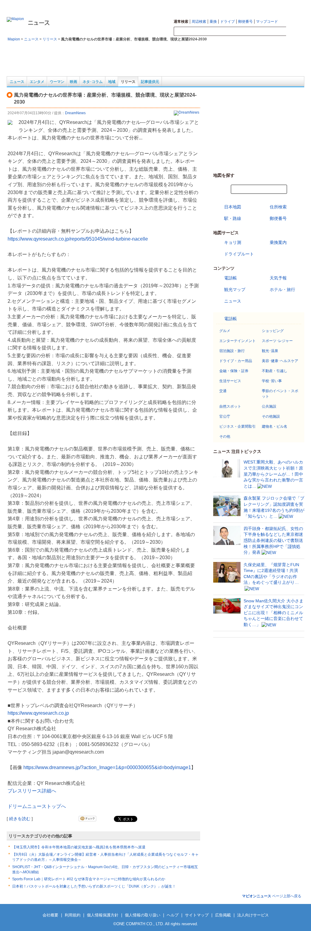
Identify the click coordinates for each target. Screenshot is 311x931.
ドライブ (227, 21)
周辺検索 (199, 21)
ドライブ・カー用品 (235, 361)
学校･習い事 (272, 381)
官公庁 (224, 416)
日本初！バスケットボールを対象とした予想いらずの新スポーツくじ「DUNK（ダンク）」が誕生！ (94, 886)
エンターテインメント (237, 341)
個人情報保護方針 (102, 915)
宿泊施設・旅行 (232, 351)
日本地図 (232, 206)
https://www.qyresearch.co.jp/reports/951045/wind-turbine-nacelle (78, 238)
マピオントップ (254, 5)
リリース (50, 39)
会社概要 (50, 915)
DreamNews (75, 113)
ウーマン (57, 82)
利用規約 (72, 915)
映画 (73, 82)
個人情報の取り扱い (142, 915)
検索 (295, 31)
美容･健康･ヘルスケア (280, 361)
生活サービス (230, 381)
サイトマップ (280, 5)
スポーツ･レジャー (277, 341)
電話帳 (230, 278)
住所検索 (278, 206)
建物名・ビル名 (274, 426)
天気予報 (278, 278)
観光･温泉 (270, 351)
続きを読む (19, 818)
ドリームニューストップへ (37, 806)
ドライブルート (239, 254)
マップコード (267, 21)
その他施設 (271, 416)
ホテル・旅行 (282, 289)
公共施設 (269, 406)
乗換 (213, 21)
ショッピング (273, 331)
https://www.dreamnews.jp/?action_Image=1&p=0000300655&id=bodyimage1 (107, 767)
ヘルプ (299, 5)
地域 (111, 82)
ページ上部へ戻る (271, 896)
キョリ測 (232, 242)
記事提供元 (150, 82)
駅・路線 (232, 218)
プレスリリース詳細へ (32, 790)
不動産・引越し (274, 371)
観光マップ (234, 289)
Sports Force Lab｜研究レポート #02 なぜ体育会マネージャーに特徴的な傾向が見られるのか (88, 879)
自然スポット (230, 406)
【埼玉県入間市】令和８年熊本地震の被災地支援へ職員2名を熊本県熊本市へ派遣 (78, 847)
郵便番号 (245, 21)
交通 (223, 391)
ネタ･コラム (93, 82)
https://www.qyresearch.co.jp (38, 713)
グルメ (224, 331)
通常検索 (181, 21)
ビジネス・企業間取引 (237, 426)
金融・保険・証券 (233, 371)
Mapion (14, 39)
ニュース (31, 39)
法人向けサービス (253, 915)
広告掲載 (223, 915)
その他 (224, 436)
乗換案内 (278, 242)
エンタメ (37, 82)
